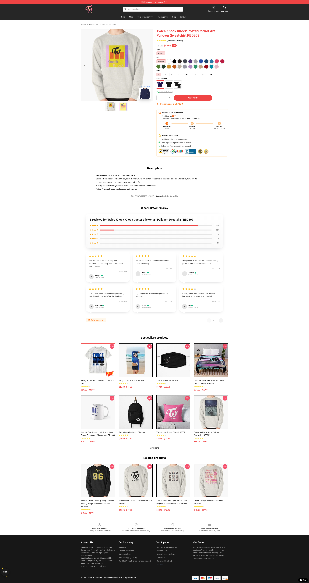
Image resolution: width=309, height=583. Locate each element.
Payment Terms (162, 551)
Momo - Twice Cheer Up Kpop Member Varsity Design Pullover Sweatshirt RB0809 (97, 504)
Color (158, 57)
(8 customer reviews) (175, 41)
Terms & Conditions (126, 551)
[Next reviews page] (221, 320)
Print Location (161, 78)
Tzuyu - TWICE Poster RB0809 (131, 380)
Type (158, 49)
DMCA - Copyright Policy (128, 558)
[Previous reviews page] (209, 320)
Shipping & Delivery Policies (167, 547)
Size (158, 71)
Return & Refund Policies (166, 554)
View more (154, 448)
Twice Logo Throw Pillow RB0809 (170, 432)
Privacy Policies (125, 554)
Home (83, 24)
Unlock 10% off (5, 572)
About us (122, 547)
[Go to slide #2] (123, 106)
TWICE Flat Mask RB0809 (167, 380)
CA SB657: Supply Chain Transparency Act (135, 561)
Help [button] (304, 580)
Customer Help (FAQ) (164, 561)
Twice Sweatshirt (109, 24)
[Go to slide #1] (110, 106)
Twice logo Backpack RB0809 (132, 432)
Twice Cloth (94, 24)
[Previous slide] (84, 65)
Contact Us (161, 558)
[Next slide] (148, 65)
